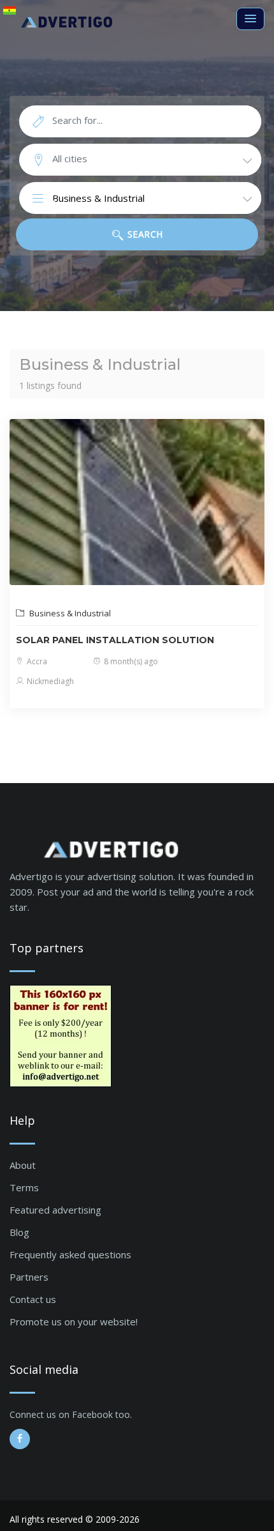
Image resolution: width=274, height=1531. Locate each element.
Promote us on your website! (74, 1321)
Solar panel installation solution (115, 640)
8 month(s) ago (130, 661)
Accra (36, 661)
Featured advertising (55, 1209)
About (23, 1165)
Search (143, 234)
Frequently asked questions (70, 1254)
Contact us (33, 1299)
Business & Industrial (69, 613)
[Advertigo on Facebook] (20, 1439)
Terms (24, 1187)
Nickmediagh (49, 681)
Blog (19, 1232)
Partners (29, 1276)
